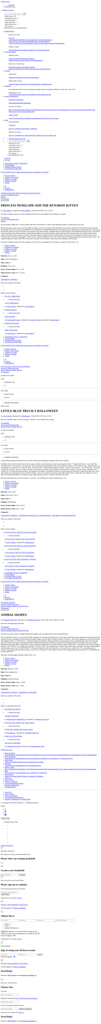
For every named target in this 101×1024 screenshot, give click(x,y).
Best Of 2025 (35, 50)
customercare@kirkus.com (28, 975)
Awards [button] (7, 71)
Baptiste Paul (21, 719)
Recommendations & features (38, 118)
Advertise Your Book (47, 769)
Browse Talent (24, 135)
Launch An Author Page (48, 135)
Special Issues (21, 94)
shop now (4, 195)
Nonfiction (28, 41)
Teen (26, 59)
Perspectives (17, 67)
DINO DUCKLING (11, 330)
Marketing (27, 103)
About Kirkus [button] (9, 774)
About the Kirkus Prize (28, 77)
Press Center (27, 776)
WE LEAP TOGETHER (13, 743)
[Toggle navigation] (1, 10)
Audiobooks (12, 40)
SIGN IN (11, 5)
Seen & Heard (30, 67)
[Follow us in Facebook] (5, 809)
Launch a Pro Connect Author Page (65, 769)
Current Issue (13, 94)
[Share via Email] (10, 181)
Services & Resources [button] (11, 96)
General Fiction (13, 59)
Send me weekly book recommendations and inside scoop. (19, 933)
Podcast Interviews (11, 24)
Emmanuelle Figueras (14, 320)
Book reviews (9, 16)
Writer (7, 926)
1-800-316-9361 (11, 975)
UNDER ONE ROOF (12, 716)
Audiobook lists (26, 50)
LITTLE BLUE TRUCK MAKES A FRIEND (19, 566)
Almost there (5, 894)
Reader (7, 924)
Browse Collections (15, 129)
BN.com (19, 370)
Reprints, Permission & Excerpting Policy (12, 786)
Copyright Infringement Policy (14, 783)
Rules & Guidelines (41, 84)
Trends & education (15, 118)
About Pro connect (35, 135)
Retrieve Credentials (25, 1009)
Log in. (19, 898)
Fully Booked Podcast (43, 69)
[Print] (7, 183)
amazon (3, 197)
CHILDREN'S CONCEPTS (28, 692)
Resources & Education (16, 100)
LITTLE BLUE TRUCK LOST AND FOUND (20, 539)
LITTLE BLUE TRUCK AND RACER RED (19, 552)
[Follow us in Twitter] (5, 811)
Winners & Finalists (15, 77)
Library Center (13, 115)
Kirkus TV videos (59, 758)
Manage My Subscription (27, 765)
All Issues (29, 94)
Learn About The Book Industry (86, 769)
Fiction (18, 40)
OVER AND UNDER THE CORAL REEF (19, 729)
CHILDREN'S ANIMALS (9, 279)
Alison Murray (7, 210)
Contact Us (8, 792)
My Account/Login (41, 773)
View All (11, 38)
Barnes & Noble (11, 370)
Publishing (21, 103)
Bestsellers (12, 50)
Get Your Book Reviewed (37, 110)
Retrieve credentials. (19, 908)
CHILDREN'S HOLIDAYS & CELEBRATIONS (35, 515)
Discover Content (14, 135)
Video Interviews (10, 22)
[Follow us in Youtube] (5, 815)
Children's (61, 43)
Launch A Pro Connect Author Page (23, 111)
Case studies (25, 118)
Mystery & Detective (39, 40)
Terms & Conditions (11, 782)
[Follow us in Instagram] (5, 813)
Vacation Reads (44, 50)
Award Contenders (29, 84)
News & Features (10, 20)
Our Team (12, 776)
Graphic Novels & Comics (36, 43)
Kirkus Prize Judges (37, 762)
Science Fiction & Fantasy (17, 41)
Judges (50, 84)
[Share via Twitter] (11, 179)
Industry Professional (11, 928)
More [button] (6, 120)
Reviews (7, 188)
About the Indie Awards (16, 84)
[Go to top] (5, 818)
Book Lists (14, 758)
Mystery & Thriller (31, 60)
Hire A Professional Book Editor (19, 110)
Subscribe (48, 94)
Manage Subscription (38, 94)
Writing (11, 103)
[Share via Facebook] (12, 177)
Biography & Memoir (38, 41)
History (47, 41)
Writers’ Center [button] (9, 767)
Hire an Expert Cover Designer (76, 110)
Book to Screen (13, 69)
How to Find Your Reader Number (26, 998)
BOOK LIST (10, 172)
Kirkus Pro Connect (28, 773)
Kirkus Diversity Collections (13, 773)
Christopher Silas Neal (10, 620)
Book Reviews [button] (9, 31)
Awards (23, 67)
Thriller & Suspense (27, 40)
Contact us (8, 778)
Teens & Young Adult (51, 43)
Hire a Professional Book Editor (15, 769)
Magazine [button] (8, 86)
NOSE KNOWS (10, 316)
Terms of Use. (32, 931)
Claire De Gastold (35, 320)
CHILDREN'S (9, 190)
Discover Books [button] (10, 753)
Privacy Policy (9, 780)
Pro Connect (9, 26)
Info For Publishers (37, 776)
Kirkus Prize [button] (9, 760)
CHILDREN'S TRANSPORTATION (64, 515)
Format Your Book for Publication (55, 110)
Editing (15, 103)
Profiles (11, 67)
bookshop (9, 606)
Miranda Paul (11, 719)
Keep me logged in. (7, 935)
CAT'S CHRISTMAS (12, 303)
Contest (18, 776)
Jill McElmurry (26, 416)
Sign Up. (21, 1012)
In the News (22, 69)
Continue (22, 875)
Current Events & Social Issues (18, 43)
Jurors (37, 77)
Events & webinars (53, 118)
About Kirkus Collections (29, 129)
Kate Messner (11, 733)
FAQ (22, 776)
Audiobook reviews (11, 18)
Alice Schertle (7, 416)
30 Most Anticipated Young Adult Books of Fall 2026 (31, 172)
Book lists (18, 50)
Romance (49, 40)
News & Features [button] (10, 52)
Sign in (4, 931)
